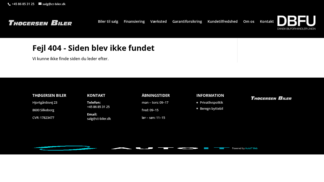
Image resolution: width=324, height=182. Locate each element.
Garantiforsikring (187, 22)
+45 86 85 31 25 (23, 4)
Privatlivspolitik (211, 102)
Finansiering (134, 22)
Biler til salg (108, 22)
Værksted (158, 22)
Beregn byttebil (211, 108)
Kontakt (267, 22)
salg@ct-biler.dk (99, 118)
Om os (248, 22)
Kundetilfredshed (223, 22)
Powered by (245, 148)
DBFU (296, 22)
